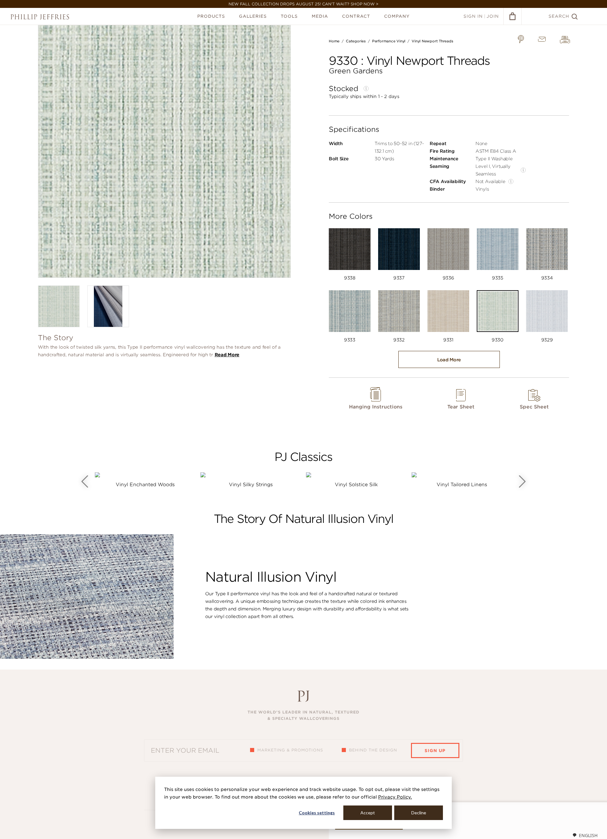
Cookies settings (317, 812)
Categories (356, 41)
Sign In (473, 16)
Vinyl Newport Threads (432, 41)
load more (449, 359)
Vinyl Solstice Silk (356, 484)
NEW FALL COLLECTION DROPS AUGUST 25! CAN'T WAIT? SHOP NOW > (303, 4)
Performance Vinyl (388, 41)
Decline (418, 812)
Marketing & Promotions (290, 750)
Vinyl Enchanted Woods (145, 484)
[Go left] (85, 481)
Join (493, 16)
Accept (367, 812)
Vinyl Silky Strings (251, 484)
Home (334, 41)
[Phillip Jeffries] (39, 17)
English (588, 835)
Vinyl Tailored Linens (462, 484)
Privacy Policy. (395, 796)
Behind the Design (373, 750)
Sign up (435, 750)
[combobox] (585, 835)
